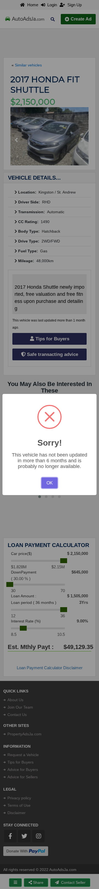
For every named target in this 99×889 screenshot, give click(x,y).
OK (49, 483)
